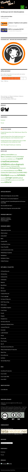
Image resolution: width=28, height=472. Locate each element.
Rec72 (2, 344)
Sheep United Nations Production (9, 349)
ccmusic (14, 156)
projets (8, 180)
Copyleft (19, 158)
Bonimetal (3, 290)
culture (13, 164)
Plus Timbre (4, 341)
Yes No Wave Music (5, 360)
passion (15, 178)
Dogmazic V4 (9, 166)
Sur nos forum (6, 129)
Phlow (2, 335)
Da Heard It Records (6, 299)
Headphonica (4, 318)
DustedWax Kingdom (6, 307)
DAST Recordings (5, 302)
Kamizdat (3, 330)
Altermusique (4, 233)
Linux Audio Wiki (5, 376)
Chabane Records (5, 293)
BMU (2, 238)
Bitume (2, 288)
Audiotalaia (3, 279)
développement (14, 168)
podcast (20, 178)
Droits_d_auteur (5, 168)
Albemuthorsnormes (6, 230)
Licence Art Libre (6, 172)
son (23, 180)
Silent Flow (3, 352)
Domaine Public (16, 166)
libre (20, 170)
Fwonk (2, 313)
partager (9, 178)
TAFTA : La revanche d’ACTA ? (16, 29)
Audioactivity (4, 276)
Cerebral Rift (4, 241)
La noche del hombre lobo (7, 249)
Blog (2, 7)
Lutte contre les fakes (6, 16)
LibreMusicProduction (6, 371)
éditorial (8, 182)
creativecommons (9, 161)
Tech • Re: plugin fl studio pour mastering (11, 144)
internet (6, 170)
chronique (20, 156)
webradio (2, 182)
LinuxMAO (19, 172)
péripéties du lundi (14, 179)
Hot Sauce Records (5, 321)
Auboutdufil (4, 235)
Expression (23, 168)
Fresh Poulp (4, 310)
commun (10, 159)
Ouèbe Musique (4, 261)
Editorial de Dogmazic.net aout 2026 (9, 195)
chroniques (3, 159)
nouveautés (3, 177)
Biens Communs (6, 156)
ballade (15, 154)
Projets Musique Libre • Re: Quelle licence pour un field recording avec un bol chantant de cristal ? (13, 137)
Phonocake (3, 338)
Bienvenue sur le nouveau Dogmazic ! (10, 198)
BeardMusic (4, 285)
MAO (25, 172)
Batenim (3, 282)
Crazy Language (4, 296)
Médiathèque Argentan (6, 252)
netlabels (21, 175)
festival (2, 170)
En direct (3, 120)
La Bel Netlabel (4, 332)
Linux (14, 172)
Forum (2, 123)
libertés (12, 170)
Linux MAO (3, 379)
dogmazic (20, 164)
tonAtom (3, 358)
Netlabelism (4, 255)
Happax (3, 316)
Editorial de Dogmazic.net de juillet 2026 (10, 208)
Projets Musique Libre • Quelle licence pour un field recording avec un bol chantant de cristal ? (13, 141)
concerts (14, 159)
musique (5, 175)
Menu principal (26, 7)
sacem (19, 180)
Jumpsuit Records (5, 327)
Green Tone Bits (4, 247)
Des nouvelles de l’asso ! (6, 205)
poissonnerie (3, 179)
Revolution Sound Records (7, 346)
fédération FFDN (18, 434)
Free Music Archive (5, 244)
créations (5, 164)
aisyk (7, 18)
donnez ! (10, 75)
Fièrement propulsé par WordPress (8, 470)
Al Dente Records (5, 271)
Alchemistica (4, 274)
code (6, 159)
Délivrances (4, 304)
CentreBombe (4, 389)
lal (9, 170)
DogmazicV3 (4, 166)
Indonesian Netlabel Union (7, 324)
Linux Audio (4, 373)
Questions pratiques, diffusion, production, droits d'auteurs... (6, 219)
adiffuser (3, 154)
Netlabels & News (5, 258)
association (10, 154)
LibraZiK (16, 170)
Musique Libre (18, 30)
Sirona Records (4, 355)
